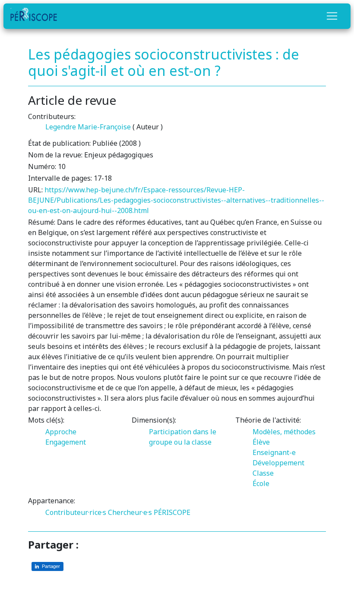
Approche (60, 431)
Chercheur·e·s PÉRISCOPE (149, 512)
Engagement (65, 442)
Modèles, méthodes (284, 431)
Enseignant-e (274, 452)
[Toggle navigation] (332, 16)
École (261, 483)
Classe (263, 473)
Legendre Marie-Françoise (88, 127)
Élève (261, 442)
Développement (278, 462)
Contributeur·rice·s (75, 512)
